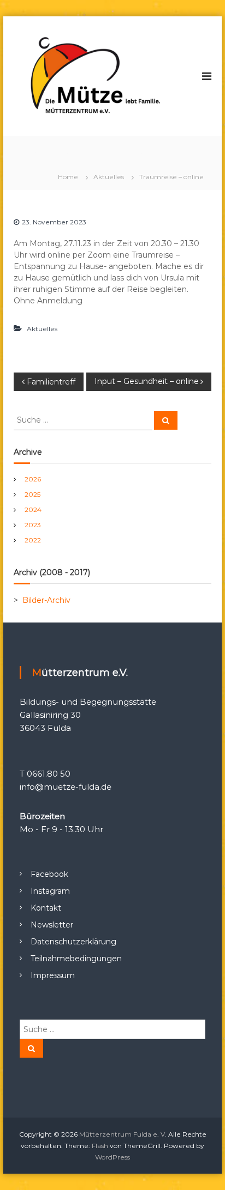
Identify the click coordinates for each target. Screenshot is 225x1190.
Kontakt (46, 908)
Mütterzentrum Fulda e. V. (123, 1134)
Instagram (50, 891)
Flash (100, 1146)
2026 (33, 479)
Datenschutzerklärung (73, 942)
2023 (33, 525)
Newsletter (52, 925)
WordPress (112, 1157)
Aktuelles (108, 177)
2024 (33, 509)
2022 (33, 540)
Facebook (49, 874)
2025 (32, 494)
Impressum (53, 975)
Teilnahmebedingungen (76, 958)
